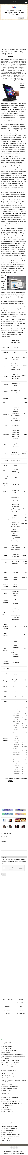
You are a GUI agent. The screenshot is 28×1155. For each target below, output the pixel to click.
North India (8, 1006)
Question (8, 1003)
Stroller (21, 999)
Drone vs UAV (6, 1099)
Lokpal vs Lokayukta (7, 1111)
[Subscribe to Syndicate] (1, 1143)
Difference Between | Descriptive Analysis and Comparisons (14, 12)
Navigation (14, 1)
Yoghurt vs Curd (6, 1090)
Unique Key (21, 1010)
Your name (4, 836)
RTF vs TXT (5, 1107)
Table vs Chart (6, 1078)
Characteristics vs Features (9, 1050)
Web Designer (21, 1013)
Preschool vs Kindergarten (9, 1076)
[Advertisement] (14, 34)
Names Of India (21, 1003)
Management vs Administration (10, 1086)
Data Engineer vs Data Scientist (10, 1060)
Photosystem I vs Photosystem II (10, 1097)
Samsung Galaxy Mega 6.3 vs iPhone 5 (12, 1103)
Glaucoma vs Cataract (8, 1105)
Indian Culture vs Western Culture (11, 1134)
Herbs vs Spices (6, 1048)
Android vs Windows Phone (9, 1088)
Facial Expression (8, 1010)
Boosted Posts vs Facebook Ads (10, 1062)
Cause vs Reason (7, 1046)
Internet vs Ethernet (7, 1109)
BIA (21, 1006)
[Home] (14, 7)
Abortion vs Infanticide (8, 1067)
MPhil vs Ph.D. (6, 1141)
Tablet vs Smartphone (8, 1130)
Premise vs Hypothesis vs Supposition (12, 1054)
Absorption (8, 1013)
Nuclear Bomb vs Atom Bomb (10, 1074)
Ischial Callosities (8, 999)
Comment (4, 841)
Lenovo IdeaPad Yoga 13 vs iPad (11, 1101)
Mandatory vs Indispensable (9, 1065)
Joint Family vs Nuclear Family (10, 1136)
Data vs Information (7, 1084)
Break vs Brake (6, 1052)
